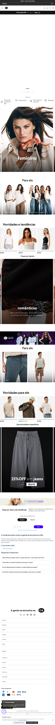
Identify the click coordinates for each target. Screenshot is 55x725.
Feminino (22, 519)
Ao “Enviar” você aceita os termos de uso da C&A (27, 530)
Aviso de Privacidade (23, 720)
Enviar (38, 526)
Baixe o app (4, 672)
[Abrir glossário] (29, 651)
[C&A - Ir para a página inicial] (6, 8)
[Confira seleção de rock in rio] (27, 344)
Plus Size (4, 639)
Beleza (3, 644)
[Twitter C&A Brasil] (31, 615)
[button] (44, 8)
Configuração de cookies (19, 722)
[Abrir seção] (30, 620)
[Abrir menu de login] (47, 8)
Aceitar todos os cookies (32, 722)
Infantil (3, 629)
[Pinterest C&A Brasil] (27, 615)
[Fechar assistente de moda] (23, 702)
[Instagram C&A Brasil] (20, 615)
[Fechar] (52, 720)
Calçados (4, 634)
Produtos (4, 662)
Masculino (33, 519)
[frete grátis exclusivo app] (27, 14)
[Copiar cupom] (52, 4)
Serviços (4, 667)
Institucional (4, 657)
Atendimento (4, 676)
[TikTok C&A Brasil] (24, 615)
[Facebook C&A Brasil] (34, 615)
